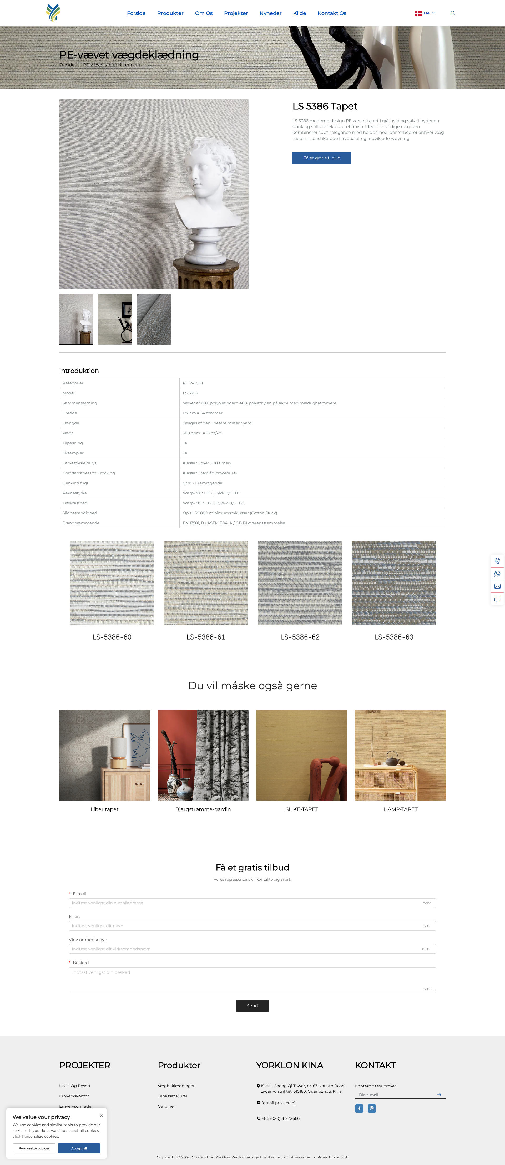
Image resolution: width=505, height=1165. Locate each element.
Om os (204, 13)
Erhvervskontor (74, 1095)
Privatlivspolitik (333, 1157)
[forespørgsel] (497, 598)
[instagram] (372, 1108)
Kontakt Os (332, 13)
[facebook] (359, 1108)
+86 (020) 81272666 (281, 1118)
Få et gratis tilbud (322, 157)
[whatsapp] (497, 573)
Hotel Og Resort (74, 1085)
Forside (136, 13)
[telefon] (497, 561)
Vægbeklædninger (176, 1085)
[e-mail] (497, 586)
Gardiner (166, 1106)
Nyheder (271, 13)
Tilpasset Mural (172, 1095)
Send (252, 1005)
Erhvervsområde (75, 1106)
